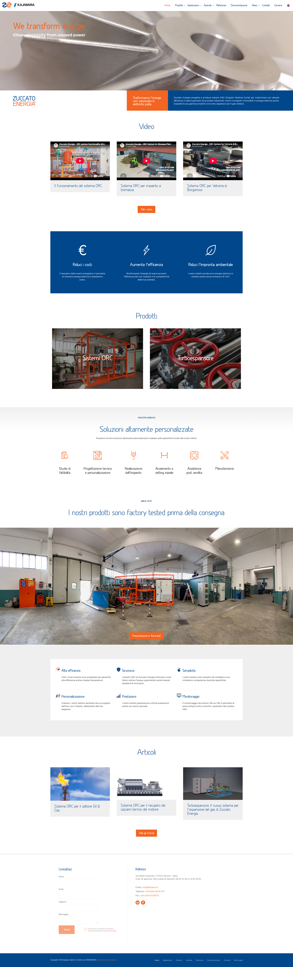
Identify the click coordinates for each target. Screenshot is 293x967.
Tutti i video (146, 209)
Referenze (221, 5)
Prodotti (179, 5)
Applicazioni (193, 5)
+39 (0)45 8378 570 (155, 891)
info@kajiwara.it (150, 887)
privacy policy (112, 931)
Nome (61, 877)
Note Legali (238, 960)
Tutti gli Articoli (146, 833)
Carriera (278, 5)
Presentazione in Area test (146, 636)
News (255, 5)
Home (167, 5)
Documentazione (239, 5)
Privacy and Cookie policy (106, 960)
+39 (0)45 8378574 (149, 896)
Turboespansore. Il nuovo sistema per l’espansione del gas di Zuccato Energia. (213, 810)
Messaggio (64, 914)
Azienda (208, 5)
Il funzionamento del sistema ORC (78, 186)
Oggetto (62, 902)
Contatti (266, 5)
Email (61, 889)
